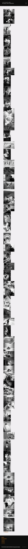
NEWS (2, 537)
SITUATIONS (4, 538)
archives (3, 542)
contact (3, 541)
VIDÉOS (3, 540)
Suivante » (6, 531)
